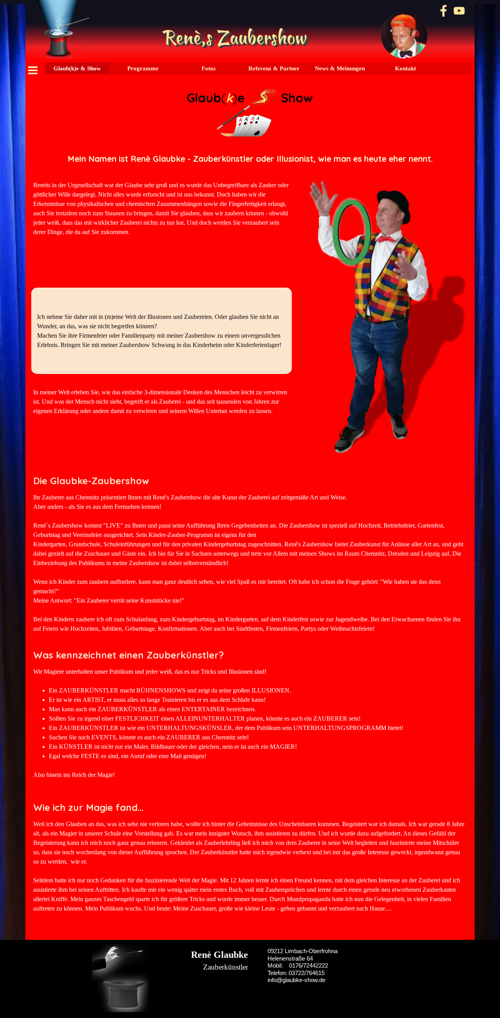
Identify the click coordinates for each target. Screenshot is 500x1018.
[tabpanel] (250, 111)
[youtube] (459, 11)
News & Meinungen (340, 68)
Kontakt (405, 68)
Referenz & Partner (274, 68)
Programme (143, 68)
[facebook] (443, 11)
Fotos (209, 68)
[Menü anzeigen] (32, 70)
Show (297, 98)
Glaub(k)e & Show (77, 68)
